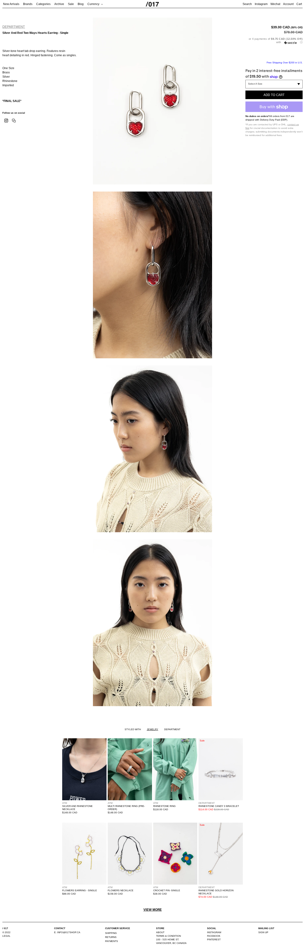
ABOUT (160, 932)
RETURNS (111, 937)
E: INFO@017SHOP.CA (67, 932)
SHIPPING (111, 933)
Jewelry (152, 729)
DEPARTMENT (13, 27)
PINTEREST (214, 939)
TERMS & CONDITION (168, 936)
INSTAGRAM (214, 932)
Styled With (133, 729)
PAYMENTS (111, 941)
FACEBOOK (213, 936)
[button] (274, 40)
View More (152, 909)
